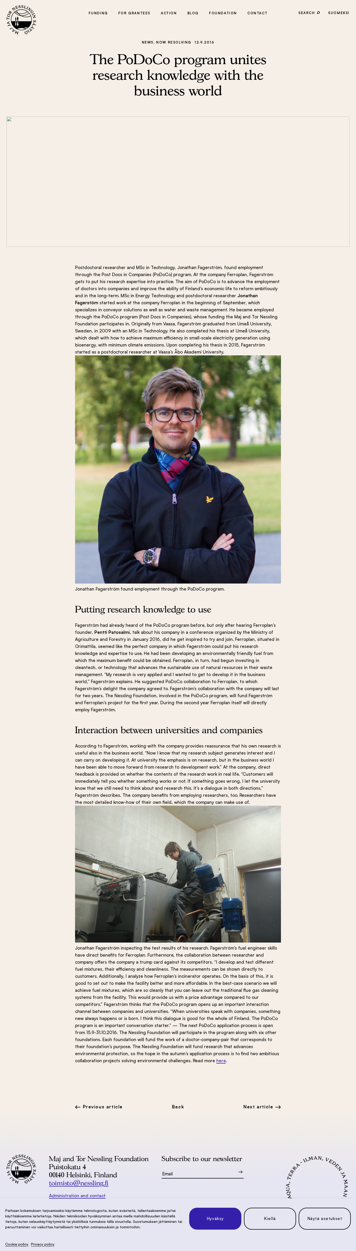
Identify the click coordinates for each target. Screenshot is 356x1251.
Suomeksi (338, 13)
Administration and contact (77, 1195)
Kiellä (270, 1218)
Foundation (223, 13)
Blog (193, 13)
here (221, 1060)
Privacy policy (42, 1244)
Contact (257, 13)
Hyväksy (215, 1218)
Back (178, 1106)
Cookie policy (16, 1244)
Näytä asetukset (324, 1218)
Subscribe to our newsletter (202, 1159)
